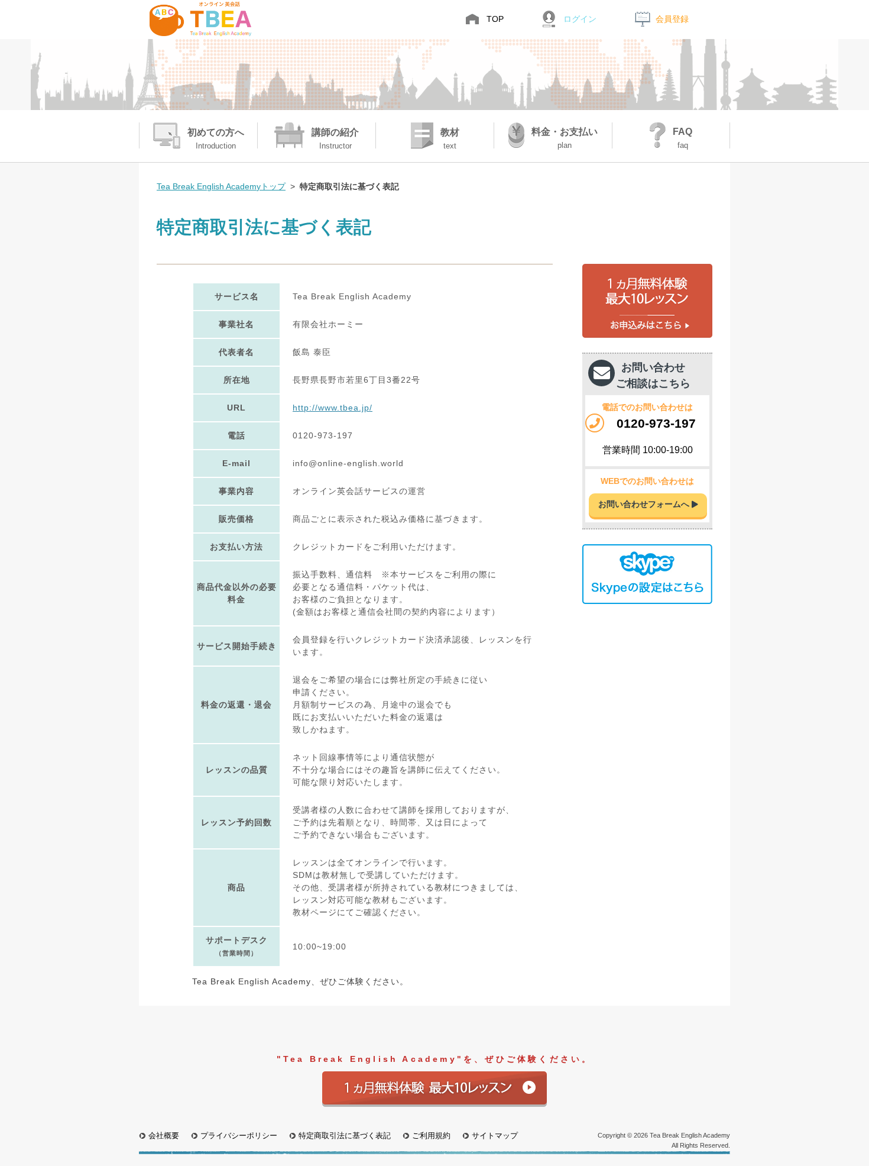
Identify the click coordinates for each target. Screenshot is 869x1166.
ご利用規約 (431, 1136)
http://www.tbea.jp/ (332, 407)
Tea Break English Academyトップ (221, 186)
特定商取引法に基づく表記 (345, 1136)
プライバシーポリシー (238, 1136)
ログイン (579, 19)
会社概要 (163, 1136)
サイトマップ (495, 1136)
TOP (495, 19)
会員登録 (672, 19)
